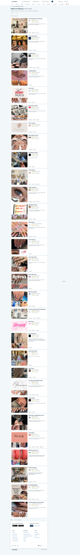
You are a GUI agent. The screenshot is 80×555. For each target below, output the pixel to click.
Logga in (13, 532)
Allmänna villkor (37, 537)
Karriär (24, 539)
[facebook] (17, 545)
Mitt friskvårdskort (15, 539)
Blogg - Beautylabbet (26, 534)
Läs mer (31, 525)
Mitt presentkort (15, 537)
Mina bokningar (14, 534)
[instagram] (13, 545)
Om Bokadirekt (25, 532)
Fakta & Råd (25, 537)
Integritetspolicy (37, 534)
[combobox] (27, 1)
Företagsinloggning (37, 525)
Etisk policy (36, 532)
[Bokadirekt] (14, 1)
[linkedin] (15, 545)
